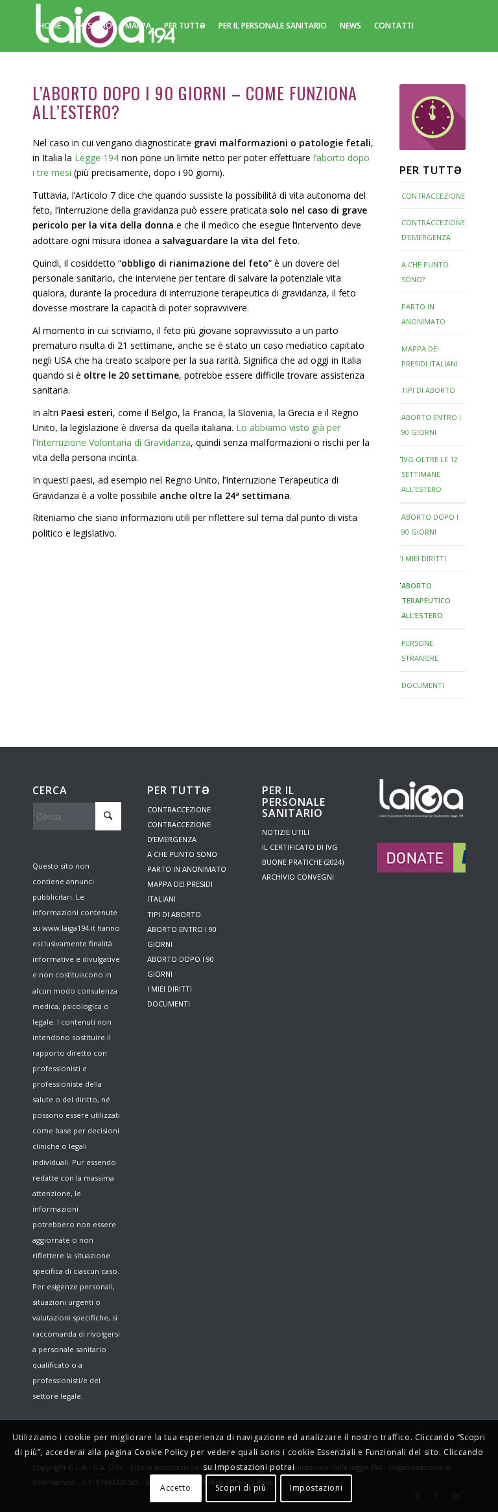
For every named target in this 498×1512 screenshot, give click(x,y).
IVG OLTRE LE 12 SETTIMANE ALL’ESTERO (429, 474)
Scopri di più (241, 1487)
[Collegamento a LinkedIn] (75, 77)
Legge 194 (97, 157)
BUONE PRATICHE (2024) (303, 862)
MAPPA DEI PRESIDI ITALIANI (429, 356)
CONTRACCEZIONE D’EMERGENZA (433, 229)
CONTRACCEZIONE (433, 196)
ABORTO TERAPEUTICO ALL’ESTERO (426, 600)
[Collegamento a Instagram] (36, 77)
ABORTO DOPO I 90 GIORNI (429, 524)
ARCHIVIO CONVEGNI (298, 877)
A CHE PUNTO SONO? (425, 272)
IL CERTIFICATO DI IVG (300, 847)
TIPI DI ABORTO (428, 390)
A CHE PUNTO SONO (182, 854)
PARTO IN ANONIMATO (423, 314)
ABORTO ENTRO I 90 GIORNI (431, 424)
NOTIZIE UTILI (285, 832)
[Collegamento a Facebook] (55, 77)
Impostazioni (316, 1487)
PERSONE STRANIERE (419, 650)
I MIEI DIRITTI (423, 558)
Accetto (175, 1487)
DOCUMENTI (422, 685)
